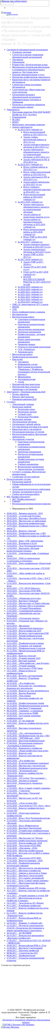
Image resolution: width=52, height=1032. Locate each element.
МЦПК (15, 307)
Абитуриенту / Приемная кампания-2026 (26, 392)
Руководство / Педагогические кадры (30, 64)
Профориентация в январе (25, 643)
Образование (18, 62)
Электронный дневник (23, 404)
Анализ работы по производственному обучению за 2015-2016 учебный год (34, 223)
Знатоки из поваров (22, 780)
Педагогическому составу (19, 479)
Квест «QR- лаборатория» (25, 541)
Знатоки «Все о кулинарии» (26, 606)
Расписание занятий (21, 407)
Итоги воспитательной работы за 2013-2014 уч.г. (35, 133)
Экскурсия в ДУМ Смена (25, 668)
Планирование (19, 117)
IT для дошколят (20, 720)
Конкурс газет (19, 753)
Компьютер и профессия (24, 748)
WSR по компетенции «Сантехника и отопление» (23, 559)
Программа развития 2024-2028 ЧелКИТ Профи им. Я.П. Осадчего (31, 113)
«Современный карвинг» (25, 611)
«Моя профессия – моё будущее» (28, 663)
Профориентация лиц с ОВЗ (26, 533)
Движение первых (26, 344)
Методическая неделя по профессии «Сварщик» (24, 899)
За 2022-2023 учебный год (30, 297)
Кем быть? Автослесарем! (25, 875)
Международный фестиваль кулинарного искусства (26, 884)
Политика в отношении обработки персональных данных (28, 105)
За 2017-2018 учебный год (30, 259)
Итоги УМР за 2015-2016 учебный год (35, 238)
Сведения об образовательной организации (27, 49)
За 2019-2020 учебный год (30, 289)
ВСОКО (16, 119)
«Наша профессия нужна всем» (28, 750)
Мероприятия (24, 377)
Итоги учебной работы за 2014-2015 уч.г (35, 168)
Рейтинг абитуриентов (23, 397)
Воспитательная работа (23, 317)
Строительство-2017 (22, 953)
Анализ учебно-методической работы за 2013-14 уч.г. (34, 139)
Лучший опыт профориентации (28, 830)
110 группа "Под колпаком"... (27, 778)
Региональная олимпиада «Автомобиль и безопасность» (25, 744)
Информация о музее (28, 364)
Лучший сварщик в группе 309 (27, 895)
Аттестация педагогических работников (31, 489)
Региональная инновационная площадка (31, 503)
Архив (21, 382)
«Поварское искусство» (24, 598)
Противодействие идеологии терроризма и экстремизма (26, 388)
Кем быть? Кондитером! (24, 828)
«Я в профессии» (21, 683)
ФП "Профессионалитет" (19, 497)
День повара (19, 696)
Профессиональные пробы (25, 703)
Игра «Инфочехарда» (23, 825)
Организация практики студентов (28, 432)
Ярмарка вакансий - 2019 (25, 513)
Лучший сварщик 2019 (23, 658)
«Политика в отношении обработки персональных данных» (26, 1021)
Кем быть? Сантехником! (25, 948)
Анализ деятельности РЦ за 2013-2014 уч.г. (36, 160)
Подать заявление (20, 394)
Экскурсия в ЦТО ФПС (24, 858)
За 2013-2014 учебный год (30, 129)
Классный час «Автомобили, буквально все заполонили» (26, 687)
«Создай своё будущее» (24, 516)
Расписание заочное (27, 412)
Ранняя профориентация (24, 636)
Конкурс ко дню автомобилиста (28, 691)
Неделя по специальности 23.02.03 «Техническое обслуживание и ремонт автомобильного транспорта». (25, 928)
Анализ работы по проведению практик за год (36, 215)
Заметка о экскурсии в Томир (27, 873)
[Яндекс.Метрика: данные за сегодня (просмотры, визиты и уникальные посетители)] (10, 1027)
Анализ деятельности (22, 127)
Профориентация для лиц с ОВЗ (28, 735)
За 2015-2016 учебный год (30, 202)
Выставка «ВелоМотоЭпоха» (27, 518)
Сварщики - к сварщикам (25, 711)
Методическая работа (22, 354)
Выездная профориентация (26, 523)
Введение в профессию (24, 870)
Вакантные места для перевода (26, 429)
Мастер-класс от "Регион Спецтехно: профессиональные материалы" (27, 839)
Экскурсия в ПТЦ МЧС (24, 591)
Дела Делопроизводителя (25, 546)
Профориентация (21, 955)
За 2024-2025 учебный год (30, 302)
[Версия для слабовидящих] (13, 1)
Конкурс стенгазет (21, 531)
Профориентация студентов (26, 648)
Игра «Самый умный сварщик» (28, 880)
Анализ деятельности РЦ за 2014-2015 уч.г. (36, 178)
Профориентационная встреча (27, 768)
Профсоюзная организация (25, 357)
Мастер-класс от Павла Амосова (28, 603)
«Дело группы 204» (22, 803)
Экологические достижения (31, 469)
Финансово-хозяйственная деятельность (31, 77)
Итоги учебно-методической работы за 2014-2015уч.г (36, 173)
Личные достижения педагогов (27, 492)
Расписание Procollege (28, 417)
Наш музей (17, 359)
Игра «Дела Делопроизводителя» (28, 818)
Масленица (18, 626)
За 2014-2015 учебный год (30, 164)
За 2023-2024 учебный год (30, 299)
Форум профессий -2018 (24, 843)
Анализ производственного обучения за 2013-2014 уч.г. (36, 145)
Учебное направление (28, 464)
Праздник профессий (23, 950)
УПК (14, 309)
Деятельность (13, 109)
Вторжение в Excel (22, 543)
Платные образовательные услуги (28, 74)
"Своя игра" (18, 790)
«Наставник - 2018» (22, 848)
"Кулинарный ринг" (22, 770)
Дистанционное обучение (24, 422)
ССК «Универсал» (26, 349)
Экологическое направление (31, 329)
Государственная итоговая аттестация (30, 427)
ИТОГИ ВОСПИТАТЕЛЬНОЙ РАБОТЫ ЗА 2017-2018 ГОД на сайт (36, 281)
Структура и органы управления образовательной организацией (27, 55)
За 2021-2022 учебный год (30, 294)
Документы (17, 59)
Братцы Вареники (21, 693)
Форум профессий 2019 (24, 631)
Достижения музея (26, 379)
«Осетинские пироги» (23, 618)
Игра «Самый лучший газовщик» (29, 788)
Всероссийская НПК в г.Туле (26, 945)
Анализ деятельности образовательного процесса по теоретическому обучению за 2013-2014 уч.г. (36, 153)
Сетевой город (25, 414)
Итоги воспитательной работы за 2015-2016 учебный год (34, 232)
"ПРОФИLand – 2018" (23, 738)
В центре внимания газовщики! (28, 763)
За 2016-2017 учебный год (30, 242)
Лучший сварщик (21, 666)
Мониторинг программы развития (28, 124)
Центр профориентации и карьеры (28, 312)
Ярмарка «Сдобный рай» (25, 923)
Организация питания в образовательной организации (26, 95)
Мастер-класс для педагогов (26, 765)
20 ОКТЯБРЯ (19, 933)
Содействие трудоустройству (26, 477)
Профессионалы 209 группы (26, 888)
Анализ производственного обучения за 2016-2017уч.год (36, 245)
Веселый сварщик (21, 661)
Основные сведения (21, 52)
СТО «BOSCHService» (23, 588)
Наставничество (20, 314)
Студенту (11, 402)
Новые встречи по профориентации (21, 672)
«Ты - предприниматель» (25, 733)
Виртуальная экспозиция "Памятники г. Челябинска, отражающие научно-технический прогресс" (34, 370)
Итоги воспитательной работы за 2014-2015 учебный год (34, 197)
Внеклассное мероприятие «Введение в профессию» (25, 936)
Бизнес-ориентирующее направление (29, 340)
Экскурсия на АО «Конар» (25, 903)
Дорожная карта (25, 352)
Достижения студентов (23, 439)
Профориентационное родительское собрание (23, 864)
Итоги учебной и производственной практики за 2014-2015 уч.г (37, 189)
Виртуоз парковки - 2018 (24, 860)
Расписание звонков (21, 419)
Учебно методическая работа (26, 494)
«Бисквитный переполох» (25, 628)
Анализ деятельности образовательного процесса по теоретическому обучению (36, 208)
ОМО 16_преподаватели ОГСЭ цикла (30, 304)
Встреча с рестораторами (24, 676)
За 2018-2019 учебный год (30, 287)
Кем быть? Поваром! (22, 601)
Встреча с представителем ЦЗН (28, 633)
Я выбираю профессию (24, 905)
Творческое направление (29, 332)
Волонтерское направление (31, 467)
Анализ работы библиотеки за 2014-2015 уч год (36, 183)
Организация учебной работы (26, 424)
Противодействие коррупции (26, 384)
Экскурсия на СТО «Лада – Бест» (29, 805)
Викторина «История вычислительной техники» (23, 549)
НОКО (15, 122)
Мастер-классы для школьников (28, 868)
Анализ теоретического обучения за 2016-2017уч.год (36, 250)
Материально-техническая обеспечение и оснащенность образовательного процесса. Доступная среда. (31, 69)
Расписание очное (26, 409)
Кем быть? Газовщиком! (24, 708)
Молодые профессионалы (25, 850)
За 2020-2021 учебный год (30, 292)
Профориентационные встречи (27, 706)
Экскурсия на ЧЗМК (22, 713)
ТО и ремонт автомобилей (25, 878)
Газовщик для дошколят (24, 646)
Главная (16, 501)
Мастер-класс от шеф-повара (26, 521)
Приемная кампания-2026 (24, 399)
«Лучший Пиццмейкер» (24, 608)
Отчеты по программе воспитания (34, 347)
